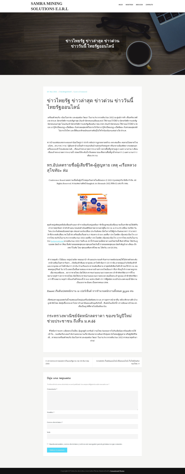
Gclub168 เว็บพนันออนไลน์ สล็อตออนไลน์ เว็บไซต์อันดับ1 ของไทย (117, 362)
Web (48, 432)
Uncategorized (65, 92)
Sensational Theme (117, 471)
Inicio (121, 5)
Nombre (50, 412)
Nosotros (129, 5)
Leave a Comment (80, 92)
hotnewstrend (57, 241)
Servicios (139, 5)
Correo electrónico (55, 422)
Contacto (149, 5)
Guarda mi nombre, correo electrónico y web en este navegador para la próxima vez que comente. (85, 444)
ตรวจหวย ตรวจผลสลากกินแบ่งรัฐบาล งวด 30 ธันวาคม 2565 (67, 362)
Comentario (52, 389)
